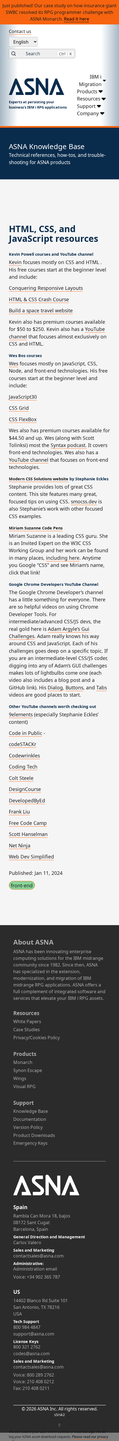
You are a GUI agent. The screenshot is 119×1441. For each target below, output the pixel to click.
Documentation (29, 1119)
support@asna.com (33, 1334)
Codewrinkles (24, 755)
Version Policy (28, 1127)
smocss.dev (84, 501)
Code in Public (25, 733)
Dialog (55, 687)
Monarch (22, 1062)
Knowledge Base (30, 1111)
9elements (21, 714)
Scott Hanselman (28, 834)
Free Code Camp (28, 823)
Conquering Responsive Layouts (46, 288)
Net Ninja (19, 845)
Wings (19, 1078)
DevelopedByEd (27, 800)
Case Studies (26, 1029)
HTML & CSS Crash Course (39, 299)
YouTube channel (28, 459)
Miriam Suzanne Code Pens (36, 528)
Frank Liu (19, 811)
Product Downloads (34, 1135)
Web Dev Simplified (31, 856)
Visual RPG (24, 1086)
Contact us (20, 31)
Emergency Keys (30, 1143)
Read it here (76, 19)
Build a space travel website (41, 310)
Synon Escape (27, 1070)
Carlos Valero (27, 1242)
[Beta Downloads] (59, 1425)
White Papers (27, 1021)
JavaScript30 (23, 396)
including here (62, 557)
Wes (13, 363)
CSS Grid (19, 408)
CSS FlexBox (23, 419)
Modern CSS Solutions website (38, 478)
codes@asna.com (31, 1353)
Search (49, 54)
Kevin (15, 262)
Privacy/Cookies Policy (36, 1038)
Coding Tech (23, 766)
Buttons (74, 687)
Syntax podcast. (69, 445)
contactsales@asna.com (38, 1256)
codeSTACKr (22, 744)
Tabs (101, 687)
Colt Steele (21, 778)
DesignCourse (25, 789)
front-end (22, 885)
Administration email (35, 1269)
